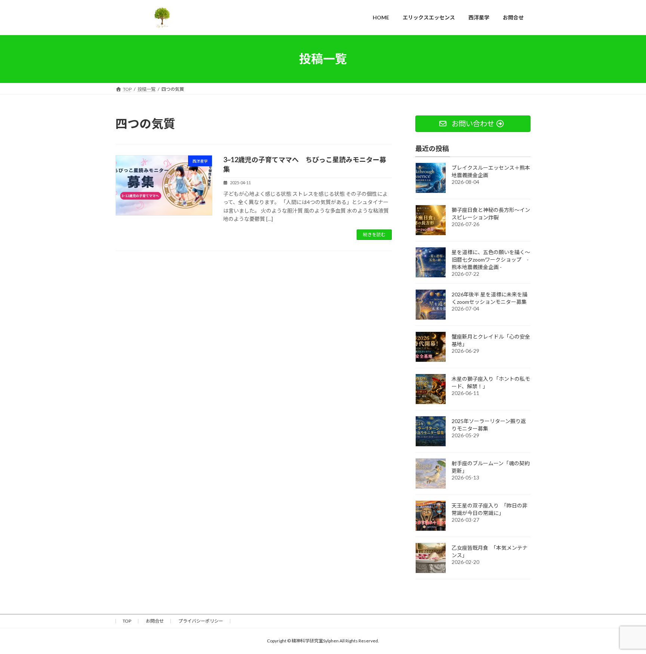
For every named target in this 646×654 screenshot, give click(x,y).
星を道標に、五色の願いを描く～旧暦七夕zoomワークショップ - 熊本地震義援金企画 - (491, 259)
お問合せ (155, 621)
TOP (127, 621)
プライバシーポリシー (200, 621)
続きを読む (374, 234)
